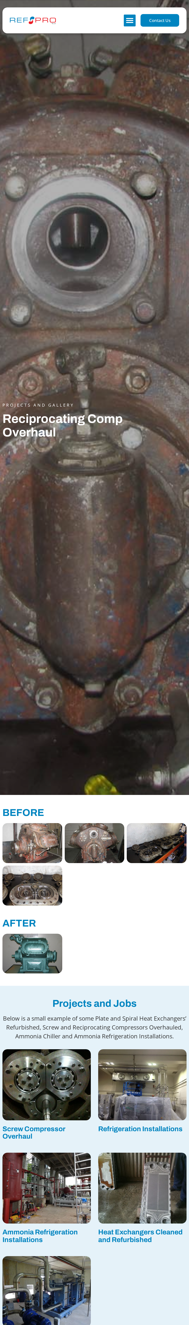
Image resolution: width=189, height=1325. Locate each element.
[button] (130, 20)
